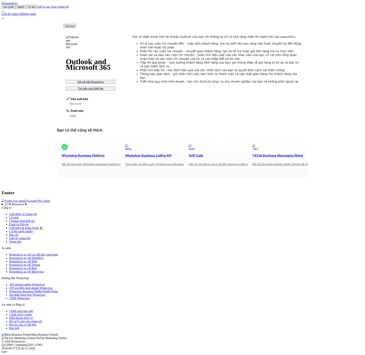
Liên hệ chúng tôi (12, 14)
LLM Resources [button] (16, 204)
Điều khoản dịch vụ (21, 318)
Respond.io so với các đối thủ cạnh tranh (33, 254)
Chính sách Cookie (20, 314)
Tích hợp (70, 25)
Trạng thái (15, 241)
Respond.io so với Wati (23, 261)
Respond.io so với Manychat (26, 271)
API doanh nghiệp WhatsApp (27, 284)
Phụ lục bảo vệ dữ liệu (22, 324)
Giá (39, 6)
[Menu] (3, 18)
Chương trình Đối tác (22, 221)
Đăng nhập (29, 14)
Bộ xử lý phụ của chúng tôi (25, 321)
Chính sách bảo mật (21, 311)
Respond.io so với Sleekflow (26, 258)
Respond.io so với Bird (23, 268)
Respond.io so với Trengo (24, 264)
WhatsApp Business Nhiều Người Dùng (33, 291)
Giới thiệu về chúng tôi (23, 214)
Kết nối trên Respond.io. (91, 81)
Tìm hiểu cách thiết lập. (91, 88)
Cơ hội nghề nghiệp (21, 231)
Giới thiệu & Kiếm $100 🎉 (26, 228)
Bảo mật (14, 328)
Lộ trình (14, 217)
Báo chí (13, 234)
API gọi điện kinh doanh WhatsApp (30, 288)
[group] (182, 204)
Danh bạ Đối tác (19, 224)
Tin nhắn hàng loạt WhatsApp (27, 294)
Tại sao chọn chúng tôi (55, 6)
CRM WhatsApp (19, 298)
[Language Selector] (3, 11)
